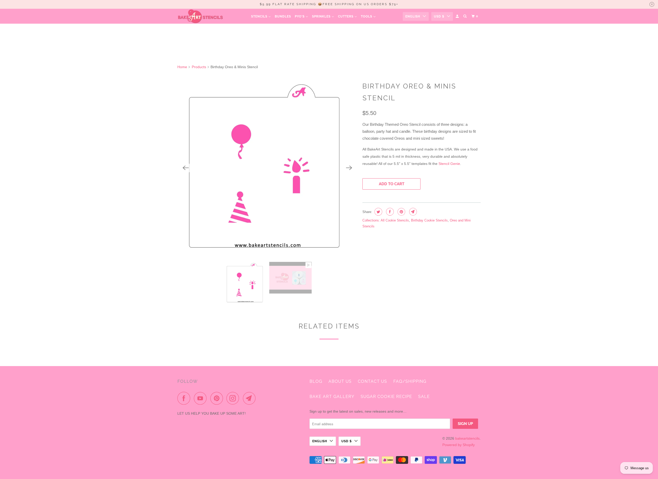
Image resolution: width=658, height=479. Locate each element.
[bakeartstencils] (200, 16)
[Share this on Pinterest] (400, 212)
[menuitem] (261, 16)
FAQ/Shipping (409, 381)
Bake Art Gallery (331, 396)
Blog (315, 381)
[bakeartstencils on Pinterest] (217, 398)
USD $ (439, 16)
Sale (424, 396)
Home (182, 67)
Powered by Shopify (458, 445)
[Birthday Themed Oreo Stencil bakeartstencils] (267, 168)
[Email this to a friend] (412, 212)
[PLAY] (267, 168)
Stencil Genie (449, 164)
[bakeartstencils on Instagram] (234, 398)
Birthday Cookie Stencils (429, 220)
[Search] (465, 16)
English (412, 16)
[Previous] (185, 168)
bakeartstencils (467, 438)
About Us (340, 381)
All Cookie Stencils (395, 220)
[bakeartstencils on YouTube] (201, 398)
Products (199, 67)
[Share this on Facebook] (389, 212)
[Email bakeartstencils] (250, 398)
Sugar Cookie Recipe (386, 396)
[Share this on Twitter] (377, 212)
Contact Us (372, 381)
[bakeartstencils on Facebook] (185, 398)
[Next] (349, 168)
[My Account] (458, 16)
